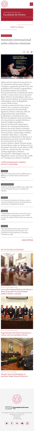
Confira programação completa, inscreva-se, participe (13, 163)
